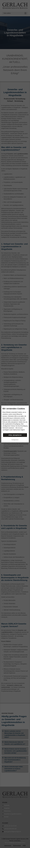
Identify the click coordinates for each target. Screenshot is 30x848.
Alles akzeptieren (15, 435)
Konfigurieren (15, 439)
